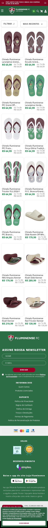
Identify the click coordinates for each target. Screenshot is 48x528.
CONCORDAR (24, 523)
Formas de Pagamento (24, 416)
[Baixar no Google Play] (31, 481)
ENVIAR (24, 370)
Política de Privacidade (14, 518)
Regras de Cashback (24, 405)
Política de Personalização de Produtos (24, 420)
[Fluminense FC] (24, 337)
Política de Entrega (24, 409)
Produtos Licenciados (24, 391)
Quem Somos (24, 387)
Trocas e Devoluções (24, 413)
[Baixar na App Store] (17, 481)
